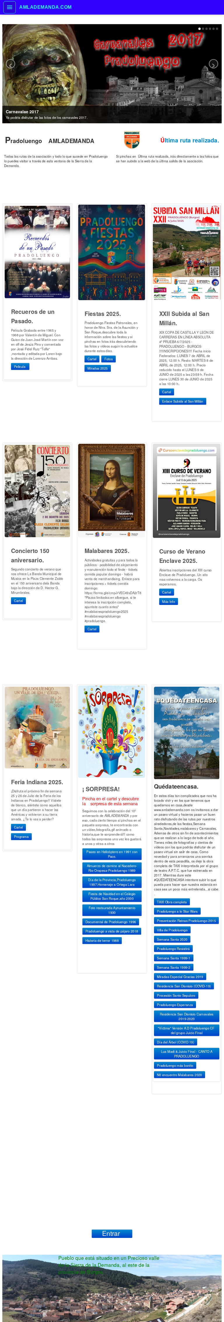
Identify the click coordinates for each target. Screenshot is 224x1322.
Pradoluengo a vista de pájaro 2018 (111, 931)
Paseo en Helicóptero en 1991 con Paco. (111, 854)
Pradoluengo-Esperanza (175, 1004)
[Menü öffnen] (10, 7)
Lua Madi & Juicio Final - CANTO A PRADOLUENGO (187, 1053)
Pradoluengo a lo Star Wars (177, 911)
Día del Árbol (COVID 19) (175, 1041)
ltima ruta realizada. (189, 140)
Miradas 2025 (98, 368)
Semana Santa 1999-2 (173, 967)
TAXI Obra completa (172, 901)
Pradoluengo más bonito (175, 1065)
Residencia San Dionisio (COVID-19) (184, 985)
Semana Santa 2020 (172, 939)
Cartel (92, 359)
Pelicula (20, 366)
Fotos (108, 359)
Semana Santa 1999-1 (173, 957)
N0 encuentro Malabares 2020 (179, 1074)
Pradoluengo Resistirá (173, 948)
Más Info (168, 601)
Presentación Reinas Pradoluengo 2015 (186, 920)
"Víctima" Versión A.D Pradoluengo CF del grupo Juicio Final (187, 1030)
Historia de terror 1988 (102, 940)
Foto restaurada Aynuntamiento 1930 (112, 910)
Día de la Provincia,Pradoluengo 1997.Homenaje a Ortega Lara (112, 882)
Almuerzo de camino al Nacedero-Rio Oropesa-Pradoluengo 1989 (112, 868)
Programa (21, 836)
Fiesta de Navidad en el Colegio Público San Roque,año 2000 (112, 896)
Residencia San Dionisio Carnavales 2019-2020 (186, 1016)
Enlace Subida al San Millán (182, 401)
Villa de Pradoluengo (172, 929)
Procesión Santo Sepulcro (176, 995)
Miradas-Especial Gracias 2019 (180, 976)
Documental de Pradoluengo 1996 (110, 922)
